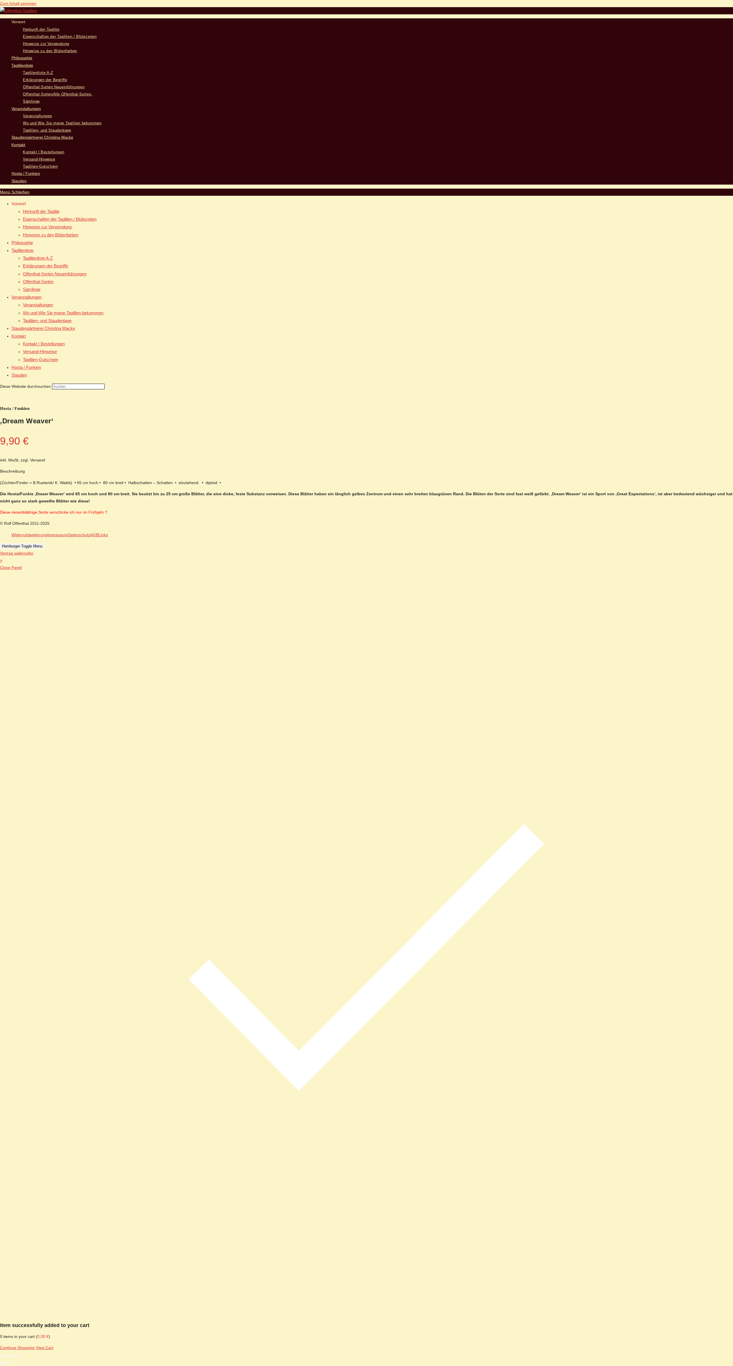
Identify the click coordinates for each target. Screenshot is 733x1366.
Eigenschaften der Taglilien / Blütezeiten (59, 219)
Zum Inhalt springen (18, 3)
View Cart (44, 1347)
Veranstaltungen (26, 297)
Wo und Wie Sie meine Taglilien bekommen (63, 312)
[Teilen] (12, 1356)
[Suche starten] (108, 387)
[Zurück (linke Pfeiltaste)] (2, 1363)
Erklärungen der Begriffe (45, 265)
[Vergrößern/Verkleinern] (2, 1356)
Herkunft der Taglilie (41, 211)
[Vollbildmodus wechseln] (7, 1356)
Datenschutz (79, 535)
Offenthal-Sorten (38, 281)
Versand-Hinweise (40, 351)
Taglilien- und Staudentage (47, 320)
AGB (94, 535)
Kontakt (18, 336)
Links (103, 535)
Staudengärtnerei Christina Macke (43, 328)
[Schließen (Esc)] (17, 1356)
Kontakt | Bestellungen (44, 343)
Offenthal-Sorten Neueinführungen (54, 273)
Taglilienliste (22, 250)
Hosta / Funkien (26, 367)
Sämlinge (31, 289)
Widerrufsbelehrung (29, 535)
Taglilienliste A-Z (38, 258)
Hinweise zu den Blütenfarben (50, 234)
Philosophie (22, 242)
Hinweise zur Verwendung (47, 226)
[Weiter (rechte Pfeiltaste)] (7, 1363)
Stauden (19, 375)
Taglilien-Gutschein (40, 359)
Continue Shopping (17, 1347)
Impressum (57, 535)
